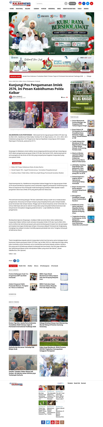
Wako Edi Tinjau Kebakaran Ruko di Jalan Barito (27, 167)
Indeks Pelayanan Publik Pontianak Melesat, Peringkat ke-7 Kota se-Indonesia (18, 285)
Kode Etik (77, 383)
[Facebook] (14, 260)
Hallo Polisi (15, 81)
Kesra (24, 81)
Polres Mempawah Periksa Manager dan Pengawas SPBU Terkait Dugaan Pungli (79, 123)
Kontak (83, 383)
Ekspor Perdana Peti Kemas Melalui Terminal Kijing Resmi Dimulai (79, 189)
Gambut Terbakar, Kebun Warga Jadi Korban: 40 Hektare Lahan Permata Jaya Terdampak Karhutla (22, 373)
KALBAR (27, 9)
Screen (72, 3)
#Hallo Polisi (22, 266)
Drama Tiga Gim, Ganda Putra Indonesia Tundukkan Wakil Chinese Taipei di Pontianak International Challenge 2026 (37, 76)
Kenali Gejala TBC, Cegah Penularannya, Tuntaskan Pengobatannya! (34, 170)
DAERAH (36, 9)
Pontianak (37, 81)
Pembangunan (30, 81)
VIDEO (80, 9)
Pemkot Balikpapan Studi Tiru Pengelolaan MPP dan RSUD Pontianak (18, 275)
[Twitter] (17, 260)
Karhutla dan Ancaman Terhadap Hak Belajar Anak (21, 348)
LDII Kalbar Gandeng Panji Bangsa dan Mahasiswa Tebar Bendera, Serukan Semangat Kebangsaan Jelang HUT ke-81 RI (79, 169)
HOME (12, 9)
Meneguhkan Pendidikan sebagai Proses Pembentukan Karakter (79, 198)
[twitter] (87, 3)
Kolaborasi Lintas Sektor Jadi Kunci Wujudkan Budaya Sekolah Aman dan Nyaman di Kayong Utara (78, 209)
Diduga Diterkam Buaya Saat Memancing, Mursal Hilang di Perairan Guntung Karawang (54, 325)
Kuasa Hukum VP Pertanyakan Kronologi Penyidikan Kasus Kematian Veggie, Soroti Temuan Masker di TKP (79, 134)
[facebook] (83, 3)
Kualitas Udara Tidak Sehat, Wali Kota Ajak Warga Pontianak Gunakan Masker (37, 173)
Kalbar (20, 81)
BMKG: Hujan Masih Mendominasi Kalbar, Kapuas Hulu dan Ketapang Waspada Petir (49, 276)
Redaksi (70, 383)
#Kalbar (30, 266)
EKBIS (59, 9)
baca (63, 97)
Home (10, 81)
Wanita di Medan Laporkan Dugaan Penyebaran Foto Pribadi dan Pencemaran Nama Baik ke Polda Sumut (79, 157)
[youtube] (91, 3)
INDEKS (86, 9)
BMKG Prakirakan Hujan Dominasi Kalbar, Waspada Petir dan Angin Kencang (48, 285)
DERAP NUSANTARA (69, 9)
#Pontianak (54, 266)
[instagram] (80, 3)
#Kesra (36, 266)
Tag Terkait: (13, 266)
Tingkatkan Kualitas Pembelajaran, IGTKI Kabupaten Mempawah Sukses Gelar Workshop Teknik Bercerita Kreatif (80, 221)
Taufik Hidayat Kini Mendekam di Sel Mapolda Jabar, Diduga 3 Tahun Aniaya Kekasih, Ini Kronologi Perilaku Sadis (79, 145)
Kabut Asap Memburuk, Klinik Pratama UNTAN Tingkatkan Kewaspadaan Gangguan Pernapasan (53, 349)
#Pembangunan (44, 266)
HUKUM (43, 9)
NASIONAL (19, 9)
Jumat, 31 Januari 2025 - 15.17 (19, 97)
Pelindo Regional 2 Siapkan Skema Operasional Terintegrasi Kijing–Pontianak (78, 180)
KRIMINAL (51, 9)
